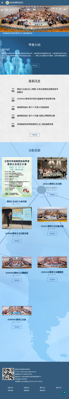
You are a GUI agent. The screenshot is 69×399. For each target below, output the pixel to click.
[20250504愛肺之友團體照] (17, 262)
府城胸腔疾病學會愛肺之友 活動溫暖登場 (35, 124)
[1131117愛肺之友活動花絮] (52, 214)
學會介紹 (10, 387)
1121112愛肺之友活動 (52, 184)
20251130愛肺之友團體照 (52, 272)
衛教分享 (58, 387)
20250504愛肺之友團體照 (17, 273)
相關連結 (26, 390)
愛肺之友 (42, 387)
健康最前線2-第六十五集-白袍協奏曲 (33, 107)
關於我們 (6, 49)
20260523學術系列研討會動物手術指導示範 (36, 99)
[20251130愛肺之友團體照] (52, 262)
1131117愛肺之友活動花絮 (52, 226)
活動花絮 (10, 390)
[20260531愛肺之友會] (17, 310)
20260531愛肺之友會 (17, 319)
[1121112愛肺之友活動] (52, 168)
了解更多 (34, 65)
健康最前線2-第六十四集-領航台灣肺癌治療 (36, 116)
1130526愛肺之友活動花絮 (16, 233)
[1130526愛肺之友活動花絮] (17, 218)
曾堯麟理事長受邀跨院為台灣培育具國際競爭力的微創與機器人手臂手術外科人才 (32, 34)
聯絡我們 (42, 390)
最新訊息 (26, 387)
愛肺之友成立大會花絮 (17, 201)
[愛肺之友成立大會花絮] (17, 177)
